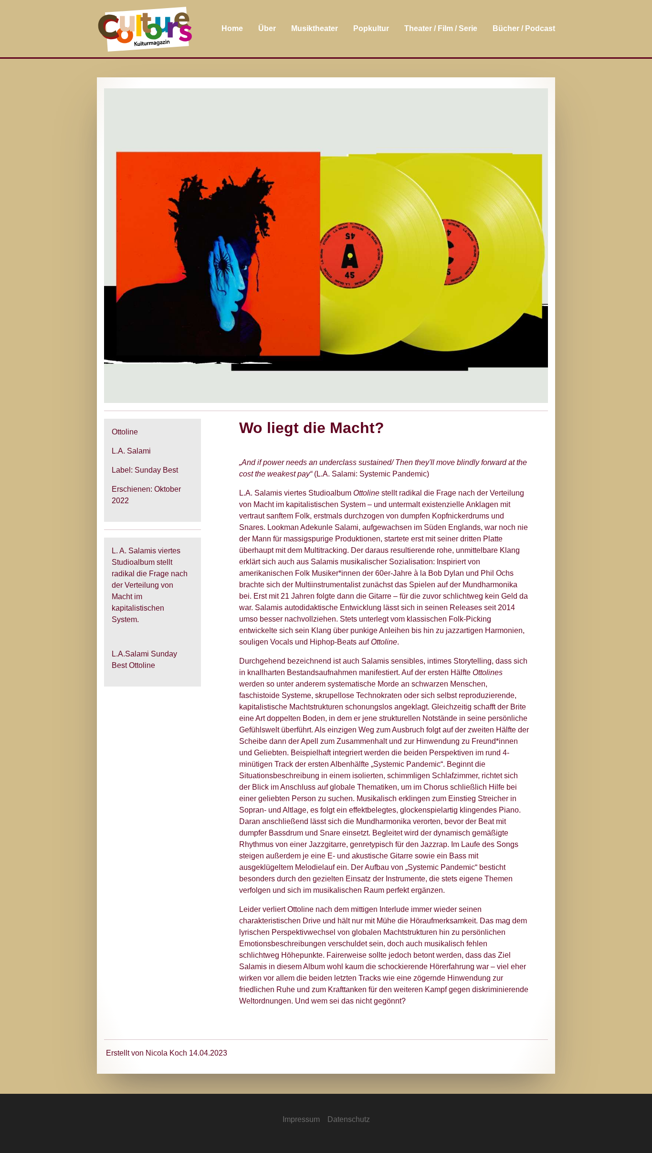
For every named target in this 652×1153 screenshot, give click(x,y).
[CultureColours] (145, 28)
